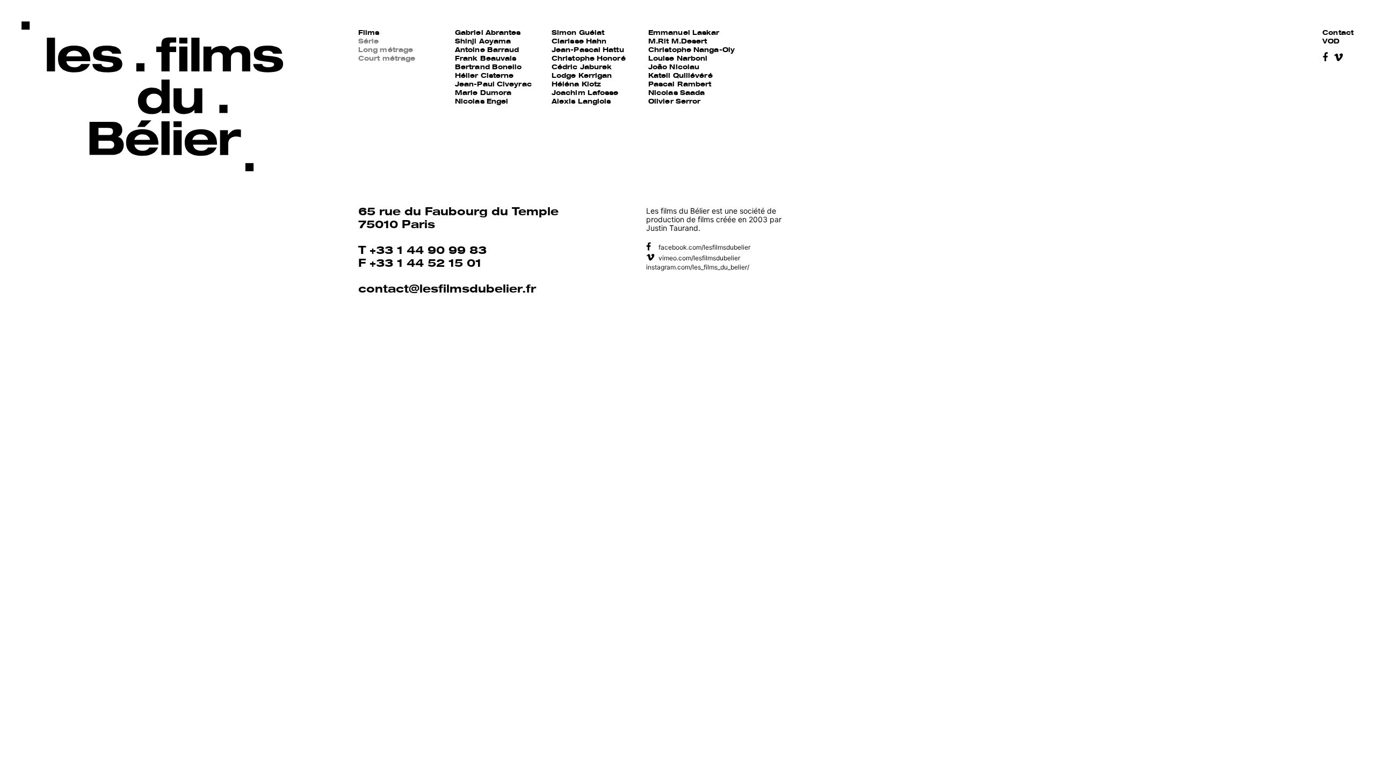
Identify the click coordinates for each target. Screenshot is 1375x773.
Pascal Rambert (679, 85)
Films (369, 33)
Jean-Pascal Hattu (588, 50)
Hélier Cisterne (484, 76)
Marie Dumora (483, 93)
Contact (1338, 33)
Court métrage (386, 59)
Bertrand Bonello (488, 67)
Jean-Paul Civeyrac (493, 85)
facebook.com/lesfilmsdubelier (703, 247)
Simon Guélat (578, 33)
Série (368, 42)
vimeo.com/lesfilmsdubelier (698, 258)
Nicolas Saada (676, 93)
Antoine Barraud (487, 50)
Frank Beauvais (485, 59)
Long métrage (385, 50)
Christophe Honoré (589, 59)
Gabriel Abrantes (488, 33)
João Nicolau (673, 67)
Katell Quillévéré (680, 76)
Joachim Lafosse (585, 93)
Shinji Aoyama (483, 42)
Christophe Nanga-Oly (691, 50)
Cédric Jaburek (582, 67)
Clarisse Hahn (579, 42)
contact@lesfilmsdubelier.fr (447, 290)
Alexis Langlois (581, 102)
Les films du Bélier (152, 96)
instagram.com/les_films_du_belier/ (697, 267)
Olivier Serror (674, 102)
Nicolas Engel (481, 102)
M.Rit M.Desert (677, 42)
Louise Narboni (677, 59)
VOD (1331, 42)
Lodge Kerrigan (582, 76)
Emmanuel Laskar (684, 33)
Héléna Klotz (576, 85)
